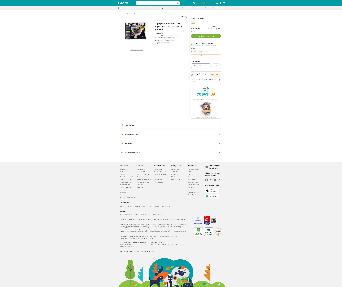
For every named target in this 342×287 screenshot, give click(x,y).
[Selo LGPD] (218, 236)
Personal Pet (175, 174)
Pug (121, 215)
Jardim (150, 206)
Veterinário (174, 172)
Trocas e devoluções (143, 182)
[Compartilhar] (182, 17)
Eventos (122, 174)
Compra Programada (160, 174)
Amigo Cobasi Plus (160, 172)
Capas (153, 14)
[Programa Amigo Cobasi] (217, 3)
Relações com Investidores (128, 197)
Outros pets (166, 206)
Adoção (173, 177)
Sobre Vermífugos (193, 184)
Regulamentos (141, 172)
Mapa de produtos (148, 251)
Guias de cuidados (193, 195)
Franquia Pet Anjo (176, 179)
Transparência (124, 192)
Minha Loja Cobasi (193, 192)
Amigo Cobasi (158, 169)
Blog (205, 8)
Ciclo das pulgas (193, 182)
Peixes (157, 206)
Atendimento (214, 8)
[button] (177, 3)
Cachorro (131, 14)
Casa (143, 206)
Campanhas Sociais (126, 179)
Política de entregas (143, 174)
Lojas (200, 8)
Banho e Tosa (175, 169)
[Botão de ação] (220, 80)
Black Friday (192, 179)
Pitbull (136, 215)
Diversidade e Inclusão (127, 177)
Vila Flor (157, 21)
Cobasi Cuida (158, 179)
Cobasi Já (157, 177)
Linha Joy (191, 172)
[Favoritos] (220, 3)
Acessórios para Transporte (142, 14)
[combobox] (158, 3)
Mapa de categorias (135, 251)
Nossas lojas (123, 172)
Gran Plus (191, 187)
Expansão (123, 190)
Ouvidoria (140, 187)
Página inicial (123, 14)
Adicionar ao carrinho (206, 36)
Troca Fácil (140, 184)
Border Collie (145, 215)
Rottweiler (128, 215)
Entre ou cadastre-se (202, 3)
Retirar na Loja (158, 182)
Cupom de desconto (194, 177)
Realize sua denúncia (126, 195)
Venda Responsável (126, 182)
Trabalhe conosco (125, 184)
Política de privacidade (144, 177)
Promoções (192, 8)
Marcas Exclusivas (193, 169)
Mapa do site (124, 251)
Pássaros (137, 206)
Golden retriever (157, 215)
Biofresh (190, 174)
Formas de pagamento (144, 179)
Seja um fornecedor (126, 187)
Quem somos (124, 169)
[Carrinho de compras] (224, 3)
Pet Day (190, 190)
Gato (129, 206)
